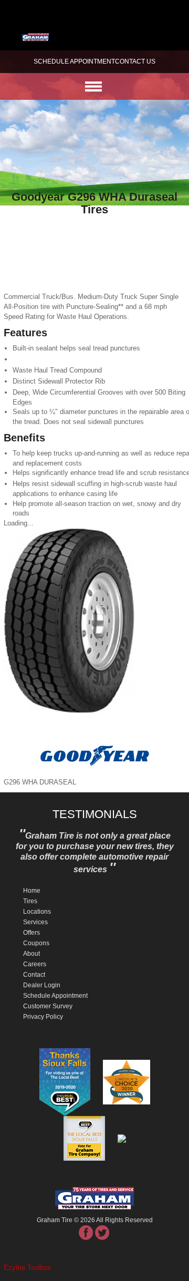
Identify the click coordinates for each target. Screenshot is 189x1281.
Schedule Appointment (55, 995)
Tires (30, 901)
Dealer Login (41, 985)
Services (35, 922)
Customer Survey (47, 1006)
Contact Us (135, 61)
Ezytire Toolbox (27, 1268)
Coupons (36, 943)
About (31, 953)
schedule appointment (74, 61)
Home (31, 890)
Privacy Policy (43, 1016)
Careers (34, 964)
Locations (37, 911)
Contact (34, 974)
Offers (31, 932)
